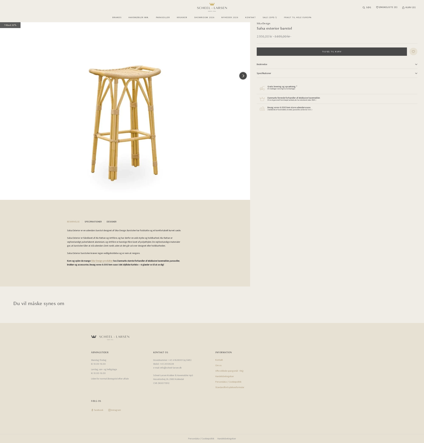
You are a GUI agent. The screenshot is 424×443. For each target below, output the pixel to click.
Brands (117, 17)
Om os (218, 365)
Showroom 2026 (204, 17)
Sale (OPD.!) (270, 17)
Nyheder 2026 (229, 17)
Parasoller (163, 17)
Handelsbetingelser (224, 376)
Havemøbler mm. (139, 17)
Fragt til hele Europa (298, 17)
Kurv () (411, 7)
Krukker (182, 17)
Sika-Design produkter (102, 261)
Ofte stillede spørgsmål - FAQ (229, 371)
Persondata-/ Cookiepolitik (228, 382)
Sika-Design (263, 23)
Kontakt (250, 17)
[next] (243, 76)
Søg (368, 7)
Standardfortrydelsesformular (229, 387)
